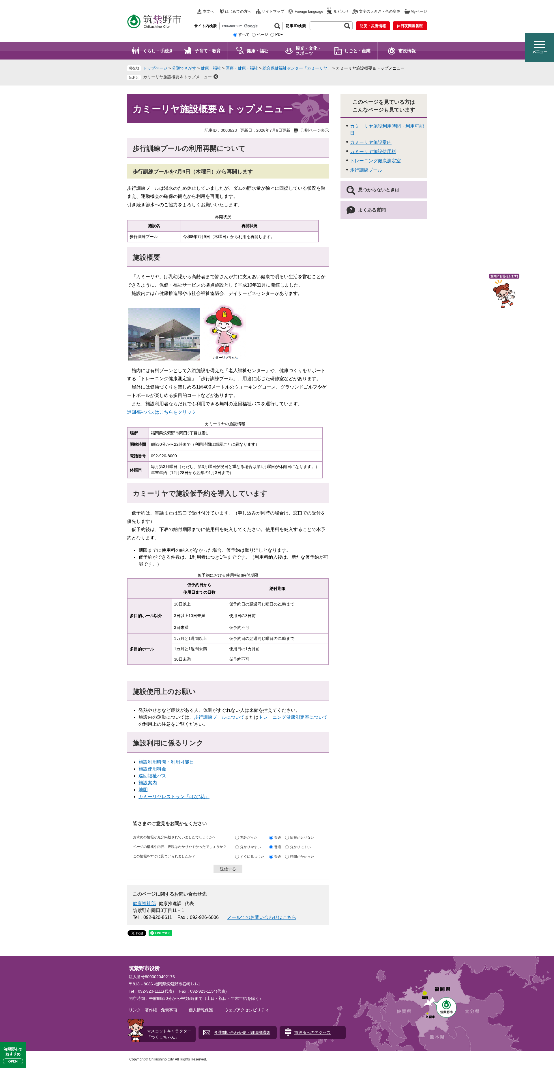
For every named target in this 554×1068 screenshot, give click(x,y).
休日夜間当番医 (410, 26)
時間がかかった (302, 857)
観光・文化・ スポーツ (309, 51)
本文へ (208, 11)
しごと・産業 (357, 50)
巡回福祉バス (152, 775)
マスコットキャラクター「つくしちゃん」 (169, 1034)
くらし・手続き (158, 50)
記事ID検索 (296, 26)
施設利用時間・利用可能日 (166, 761)
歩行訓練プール (366, 170)
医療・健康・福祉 (242, 68)
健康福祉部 (144, 903)
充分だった (248, 837)
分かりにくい (300, 847)
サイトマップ (273, 11)
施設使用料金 (152, 768)
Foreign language (309, 11)
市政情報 (407, 50)
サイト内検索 (205, 26)
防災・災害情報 (373, 26)
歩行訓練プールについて (219, 717)
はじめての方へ (238, 11)
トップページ (155, 68)
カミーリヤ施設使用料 (373, 151)
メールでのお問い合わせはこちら (261, 917)
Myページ (419, 11)
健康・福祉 (257, 50)
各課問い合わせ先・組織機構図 (242, 1032)
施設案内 (147, 782)
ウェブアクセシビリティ (246, 1010)
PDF (279, 34)
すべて (244, 34)
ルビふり (341, 11)
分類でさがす (184, 68)
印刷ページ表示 (315, 130)
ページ (262, 34)
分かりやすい (250, 847)
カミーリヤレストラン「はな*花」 (173, 796)
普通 (277, 837)
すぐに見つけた (252, 857)
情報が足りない (302, 837)
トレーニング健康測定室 (375, 160)
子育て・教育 (208, 50)
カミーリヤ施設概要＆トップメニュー (177, 77)
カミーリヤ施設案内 (371, 142)
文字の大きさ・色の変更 (379, 11)
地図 (143, 789)
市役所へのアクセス (312, 1032)
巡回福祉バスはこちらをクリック (161, 412)
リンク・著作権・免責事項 (153, 1010)
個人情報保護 (201, 1010)
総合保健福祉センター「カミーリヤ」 (297, 68)
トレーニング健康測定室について (293, 717)
